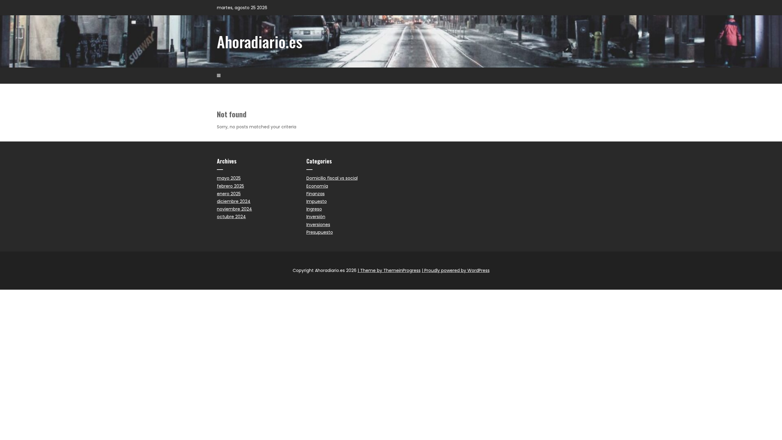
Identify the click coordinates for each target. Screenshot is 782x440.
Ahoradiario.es (259, 41)
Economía (317, 186)
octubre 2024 (231, 217)
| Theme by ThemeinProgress (389, 270)
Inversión (315, 217)
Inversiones (318, 225)
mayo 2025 (229, 178)
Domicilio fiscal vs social (332, 178)
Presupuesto (319, 232)
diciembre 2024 (233, 201)
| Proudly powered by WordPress (456, 270)
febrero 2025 (230, 186)
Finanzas (315, 194)
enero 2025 (229, 194)
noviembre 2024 (234, 209)
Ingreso (314, 209)
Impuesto (316, 201)
